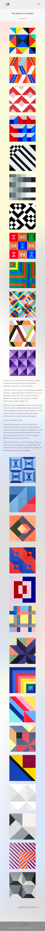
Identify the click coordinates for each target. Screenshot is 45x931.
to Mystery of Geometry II (27, 907)
